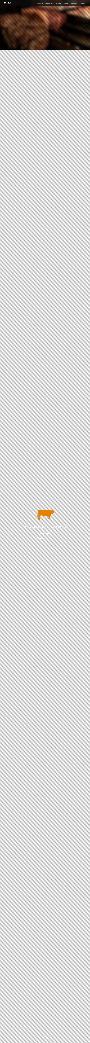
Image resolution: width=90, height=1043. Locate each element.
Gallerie (65, 3)
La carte (58, 3)
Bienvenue (40, 3)
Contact (83, 3)
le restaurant (49, 3)
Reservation (74, 3)
